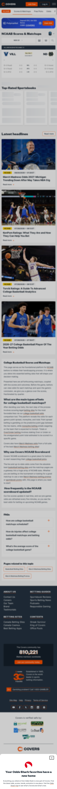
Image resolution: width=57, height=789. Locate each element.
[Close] (52, 757)
